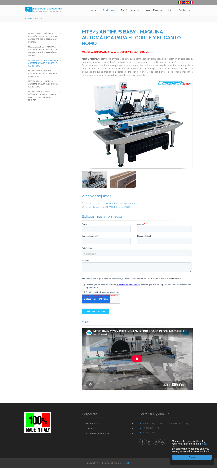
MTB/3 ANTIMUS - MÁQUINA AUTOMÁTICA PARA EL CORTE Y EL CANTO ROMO (43, 73)
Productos (108, 10)
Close (192, 457)
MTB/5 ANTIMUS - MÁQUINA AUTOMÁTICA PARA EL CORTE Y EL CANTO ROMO (43, 84)
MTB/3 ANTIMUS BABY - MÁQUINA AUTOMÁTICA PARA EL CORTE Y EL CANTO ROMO (43, 63)
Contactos (184, 10)
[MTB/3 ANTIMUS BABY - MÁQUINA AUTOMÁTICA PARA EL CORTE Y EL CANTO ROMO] (137, 124)
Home (93, 10)
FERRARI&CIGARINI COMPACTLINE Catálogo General (109, 203)
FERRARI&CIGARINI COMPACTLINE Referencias (107, 207)
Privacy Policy (93, 423)
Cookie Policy (92, 428)
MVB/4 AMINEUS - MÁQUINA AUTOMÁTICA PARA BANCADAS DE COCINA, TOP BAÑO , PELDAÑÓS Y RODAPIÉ (43, 37)
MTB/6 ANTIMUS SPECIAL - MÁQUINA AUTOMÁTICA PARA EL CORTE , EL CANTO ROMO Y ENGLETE (42, 96)
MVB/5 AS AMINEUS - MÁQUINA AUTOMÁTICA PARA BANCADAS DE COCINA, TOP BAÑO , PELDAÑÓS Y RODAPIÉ (43, 51)
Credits (127, 463)
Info (170, 10)
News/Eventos (153, 10)
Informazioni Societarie (97, 433)
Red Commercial (130, 10)
